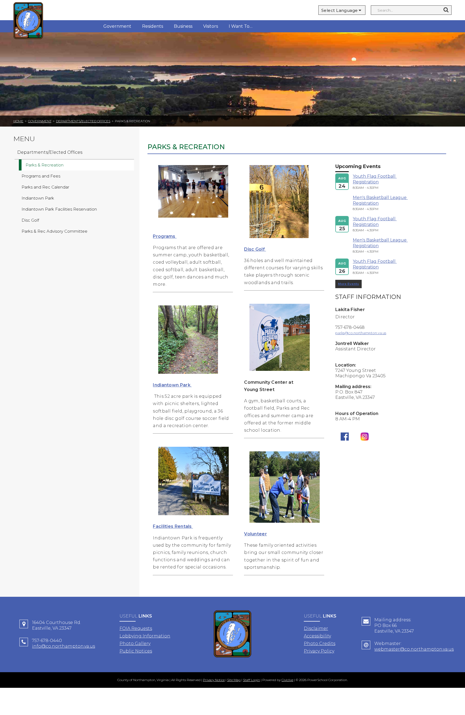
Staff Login (251, 680)
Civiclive (287, 680)
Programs (165, 236)
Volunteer (255, 533)
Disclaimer (316, 628)
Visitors (210, 26)
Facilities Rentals (173, 526)
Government (117, 26)
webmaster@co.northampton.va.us (414, 649)
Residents (152, 26)
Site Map (234, 680)
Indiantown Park (172, 385)
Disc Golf (255, 249)
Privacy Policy (319, 651)
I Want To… (240, 26)
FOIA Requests (135, 628)
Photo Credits (319, 643)
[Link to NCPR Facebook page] (344, 444)
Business (183, 26)
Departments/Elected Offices (83, 121)
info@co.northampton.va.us (63, 646)
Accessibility (317, 636)
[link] (193, 221)
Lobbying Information (144, 636)
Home (18, 121)
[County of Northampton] (28, 21)
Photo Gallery (134, 643)
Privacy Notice (214, 680)
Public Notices (135, 651)
